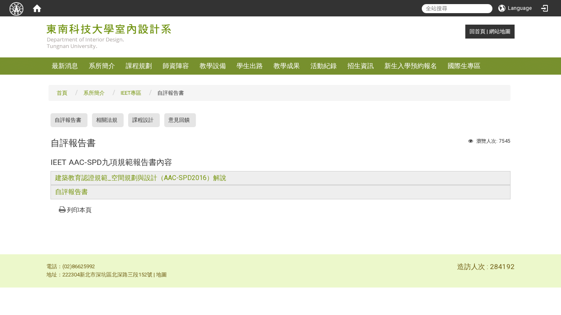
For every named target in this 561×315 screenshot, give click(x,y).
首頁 (62, 93)
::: (465, 31)
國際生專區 (464, 66)
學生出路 (250, 66)
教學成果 (287, 66)
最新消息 (65, 66)
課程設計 (143, 120)
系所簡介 (102, 66)
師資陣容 (176, 66)
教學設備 (213, 66)
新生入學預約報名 (410, 66)
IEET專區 (131, 93)
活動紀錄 (323, 66)
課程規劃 (139, 66)
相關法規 (106, 120)
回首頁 (477, 31)
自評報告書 (68, 120)
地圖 (161, 275)
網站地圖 (499, 31)
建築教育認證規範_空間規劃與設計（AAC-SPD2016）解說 (140, 178)
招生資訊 (360, 66)
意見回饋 (179, 120)
